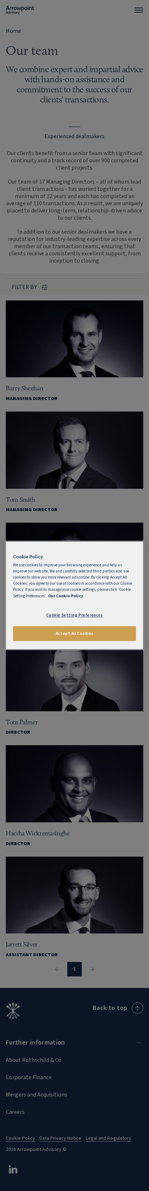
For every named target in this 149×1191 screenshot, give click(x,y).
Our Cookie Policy (65, 596)
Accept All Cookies (74, 633)
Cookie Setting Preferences (74, 615)
